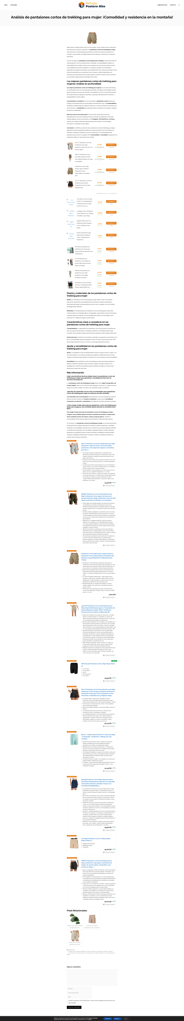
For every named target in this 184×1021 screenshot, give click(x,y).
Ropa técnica (71, 949)
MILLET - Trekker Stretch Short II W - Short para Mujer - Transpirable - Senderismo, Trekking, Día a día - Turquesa (98, 737)
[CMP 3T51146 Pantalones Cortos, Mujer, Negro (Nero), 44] (74, 668)
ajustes (89, 1019)
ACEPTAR (107, 1018)
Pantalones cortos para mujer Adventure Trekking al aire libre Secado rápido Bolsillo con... (83, 285)
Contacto (173, 5)
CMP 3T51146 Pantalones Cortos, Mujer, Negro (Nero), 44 (98, 665)
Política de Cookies (93, 1018)
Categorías (13, 5)
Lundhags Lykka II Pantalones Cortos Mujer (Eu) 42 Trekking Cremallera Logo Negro (85, 213)
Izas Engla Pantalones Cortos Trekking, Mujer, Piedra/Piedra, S (95, 839)
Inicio (5, 5)
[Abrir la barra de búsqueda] (179, 5)
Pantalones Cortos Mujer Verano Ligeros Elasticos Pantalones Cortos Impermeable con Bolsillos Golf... (82, 171)
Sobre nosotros (162, 5)
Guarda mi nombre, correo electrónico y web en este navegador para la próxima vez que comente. (91, 1002)
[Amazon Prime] (114, 482)
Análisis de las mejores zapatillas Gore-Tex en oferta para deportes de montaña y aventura (90, 951)
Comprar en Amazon (110, 485)
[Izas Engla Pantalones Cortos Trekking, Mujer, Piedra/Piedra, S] (74, 843)
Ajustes (126, 1018)
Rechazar (117, 1018)
